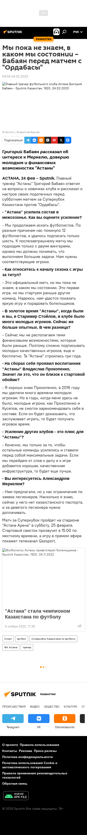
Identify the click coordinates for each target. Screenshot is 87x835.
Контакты (9, 751)
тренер (27, 647)
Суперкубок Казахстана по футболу (53, 638)
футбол (21, 638)
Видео (34, 706)
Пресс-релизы (45, 751)
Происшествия (14, 706)
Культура (70, 706)
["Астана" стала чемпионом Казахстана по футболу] (43, 576)
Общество (51, 706)
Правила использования (39, 745)
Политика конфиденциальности (27, 757)
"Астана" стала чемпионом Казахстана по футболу (37, 614)
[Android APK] (16, 796)
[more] (79, 625)
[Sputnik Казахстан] (13, 34)
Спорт (8, 638)
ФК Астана (10, 647)
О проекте (10, 745)
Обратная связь (14, 783)
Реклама (25, 751)
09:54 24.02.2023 (15, 76)
